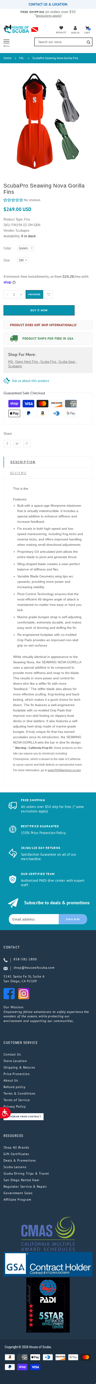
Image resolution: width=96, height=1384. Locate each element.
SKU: (7, 225)
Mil (11, 361)
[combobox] (63, 41)
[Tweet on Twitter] (17, 443)
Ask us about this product (30, 381)
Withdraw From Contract (23, 1116)
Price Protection (16, 1074)
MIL (21, 58)
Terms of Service (16, 1100)
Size (6, 260)
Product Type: (13, 219)
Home (7, 58)
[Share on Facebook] (7, 443)
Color (7, 248)
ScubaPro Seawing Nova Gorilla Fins (55, 58)
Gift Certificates (16, 1154)
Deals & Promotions (19, 1160)
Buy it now (39, 310)
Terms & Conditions (19, 1093)
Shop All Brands (16, 1147)
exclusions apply (49, 15)
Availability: (12, 236)
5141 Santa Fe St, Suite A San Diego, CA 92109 (24, 978)
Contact (11, 947)
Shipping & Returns (19, 1067)
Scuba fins (48, 361)
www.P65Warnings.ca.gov (64, 770)
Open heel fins (27, 361)
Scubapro (15, 366)
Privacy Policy (14, 1106)
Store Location (15, 1061)
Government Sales (18, 1193)
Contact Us (12, 1054)
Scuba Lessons (15, 1167)
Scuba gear (67, 361)
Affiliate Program (17, 1199)
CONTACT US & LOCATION (48, 4)
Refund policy (14, 1087)
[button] (13, 200)
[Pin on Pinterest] (27, 443)
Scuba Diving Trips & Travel (26, 1173)
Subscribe (73, 919)
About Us (10, 1080)
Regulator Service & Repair (25, 1186)
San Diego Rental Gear (21, 1180)
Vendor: (9, 230)
